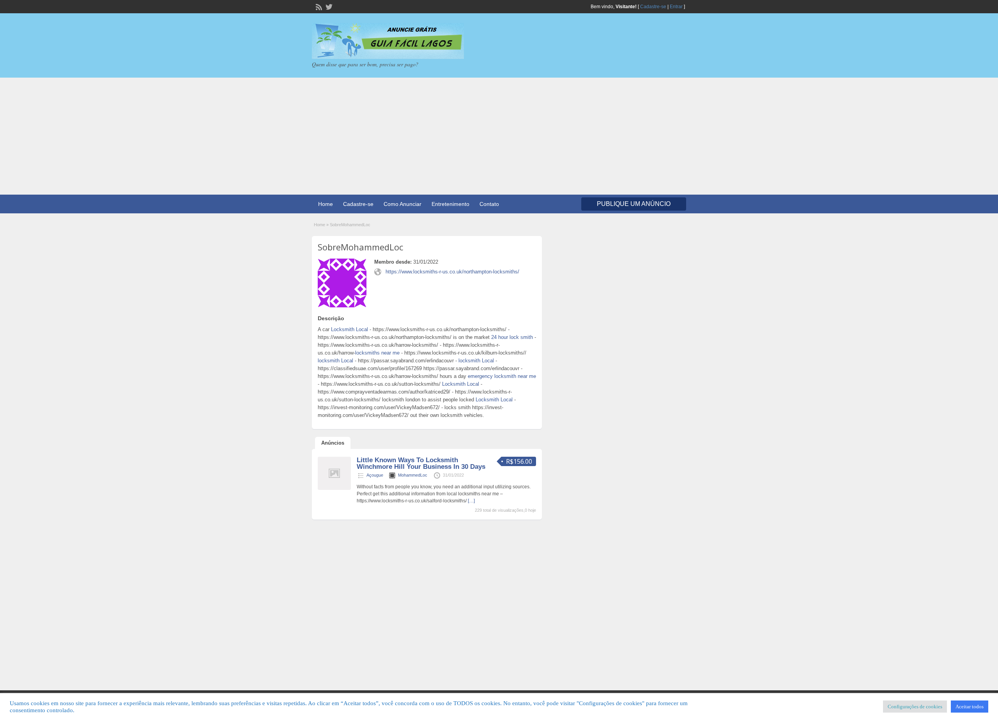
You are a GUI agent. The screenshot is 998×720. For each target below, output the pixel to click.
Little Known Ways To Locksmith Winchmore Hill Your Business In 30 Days (421, 463)
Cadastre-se (653, 6)
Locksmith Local (349, 329)
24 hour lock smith (512, 337)
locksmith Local (335, 361)
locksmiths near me (377, 353)
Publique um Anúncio (634, 203)
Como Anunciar (402, 204)
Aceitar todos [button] (970, 706)
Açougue (374, 475)
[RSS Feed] (318, 6)
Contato (489, 204)
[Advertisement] (499, 136)
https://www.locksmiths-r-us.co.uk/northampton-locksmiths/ (452, 272)
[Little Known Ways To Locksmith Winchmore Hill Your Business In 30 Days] (334, 488)
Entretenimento (450, 204)
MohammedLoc (412, 475)
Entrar (676, 6)
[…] (471, 501)
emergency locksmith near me (502, 376)
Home (325, 204)
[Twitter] (328, 6)
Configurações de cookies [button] (915, 706)
